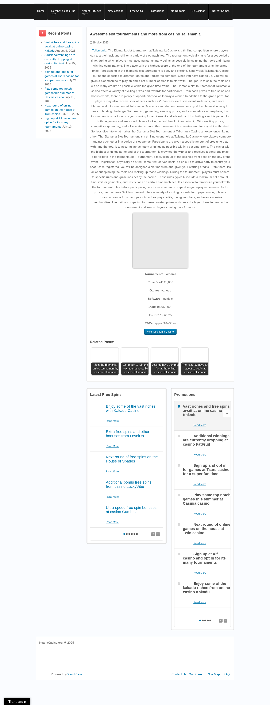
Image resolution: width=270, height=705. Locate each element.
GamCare (195, 674)
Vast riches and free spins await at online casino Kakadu (62, 46)
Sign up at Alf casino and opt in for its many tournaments (61, 122)
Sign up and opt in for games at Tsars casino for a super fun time (62, 76)
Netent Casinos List (63, 12)
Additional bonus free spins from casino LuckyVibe (128, 484)
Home (41, 10)
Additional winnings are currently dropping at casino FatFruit (60, 59)
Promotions (157, 10)
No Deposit (178, 10)
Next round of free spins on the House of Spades (132, 459)
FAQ (227, 674)
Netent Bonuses (91, 12)
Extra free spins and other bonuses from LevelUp (127, 434)
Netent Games (221, 10)
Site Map (214, 674)
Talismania (99, 50)
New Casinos (115, 10)
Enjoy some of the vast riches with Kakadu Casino (130, 408)
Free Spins (136, 10)
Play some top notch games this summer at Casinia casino (59, 93)
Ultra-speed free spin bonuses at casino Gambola (131, 509)
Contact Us (178, 674)
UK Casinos (198, 10)
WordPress (75, 674)
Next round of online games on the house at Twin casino (60, 110)
